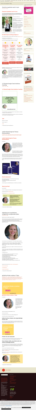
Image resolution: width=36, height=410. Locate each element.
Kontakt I (25, 0)
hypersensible (3, 279)
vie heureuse (14, 279)
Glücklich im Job (31, 0)
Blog (7, 8)
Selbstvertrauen (10, 279)
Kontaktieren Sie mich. (10, 191)
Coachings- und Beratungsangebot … (14, 264)
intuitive (17, 135)
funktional (5, 407)
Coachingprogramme (4, 267)
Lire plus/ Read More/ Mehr (8, 405)
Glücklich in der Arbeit (4, 135)
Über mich (3, 0)
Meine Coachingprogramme (8, 0)
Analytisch (9, 407)
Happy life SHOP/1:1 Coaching (14, 0)
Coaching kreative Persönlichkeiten (28, 97)
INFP (16, 135)
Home (1, 0)
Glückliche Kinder (2, 1)
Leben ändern (27, 0)
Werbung (12, 407)
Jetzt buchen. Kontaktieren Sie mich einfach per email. (5, 63)
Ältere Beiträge (7, 370)
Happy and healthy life (20, 278)
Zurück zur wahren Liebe (27, 50)
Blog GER (10, 134)
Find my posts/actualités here (27, 33)
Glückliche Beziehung (7, 1)
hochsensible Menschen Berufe (27, 99)
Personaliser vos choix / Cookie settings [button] (17, 407)
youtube (11, 396)
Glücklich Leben (14, 277)
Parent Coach (25, 16)
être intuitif (15, 134)
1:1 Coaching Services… (7, 350)
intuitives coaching (26, 21)
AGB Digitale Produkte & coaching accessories (4, 381)
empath (13, 134)
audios (22, 0)
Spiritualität (20, 135)
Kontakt (3, 123)
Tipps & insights (19, 0)
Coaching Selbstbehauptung (27, 98)
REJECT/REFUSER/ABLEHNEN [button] (26, 407)
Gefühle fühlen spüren (18, 134)
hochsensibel (13, 135)
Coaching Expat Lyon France (27, 24)
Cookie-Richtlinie (5, 378)
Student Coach (25, 19)
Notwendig (2, 407)
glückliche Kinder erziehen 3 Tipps (10, 275)
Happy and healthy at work (14, 278)
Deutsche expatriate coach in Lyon (10, 7)
